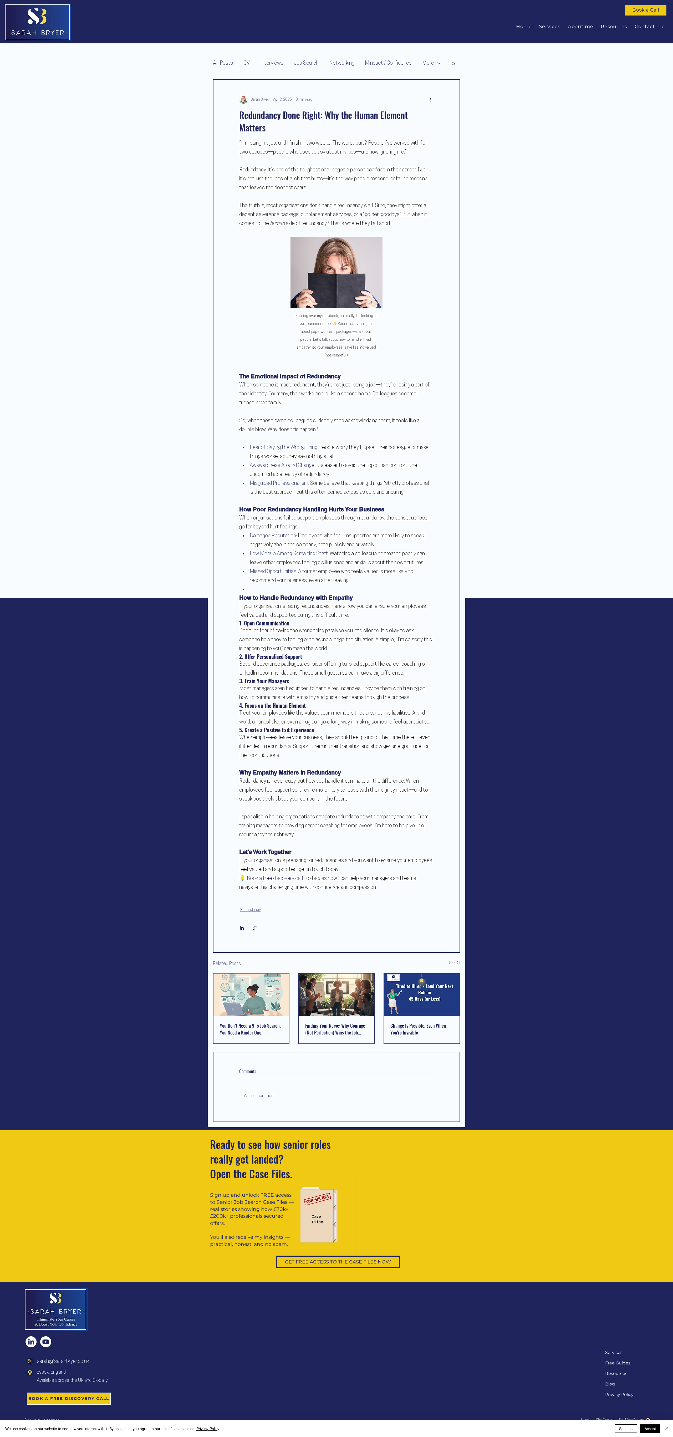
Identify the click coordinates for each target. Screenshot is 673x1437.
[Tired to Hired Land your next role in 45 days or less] (422, 995)
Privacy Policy (619, 1394)
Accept (650, 1428)
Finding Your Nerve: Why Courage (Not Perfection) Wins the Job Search (335, 1029)
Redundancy (250, 910)
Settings (626, 1428)
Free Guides (617, 1362)
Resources (616, 1373)
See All (454, 963)
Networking (341, 63)
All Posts (223, 63)
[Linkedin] (31, 1341)
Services (614, 1352)
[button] (453, 63)
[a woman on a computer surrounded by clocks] (251, 995)
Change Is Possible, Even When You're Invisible (418, 1029)
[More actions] (430, 99)
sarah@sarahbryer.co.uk (63, 1361)
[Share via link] (254, 927)
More (428, 63)
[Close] (667, 1428)
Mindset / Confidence (388, 63)
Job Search (306, 63)
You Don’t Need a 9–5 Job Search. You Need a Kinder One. (250, 1029)
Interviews (271, 63)
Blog (610, 1384)
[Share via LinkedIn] (241, 927)
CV (246, 63)
